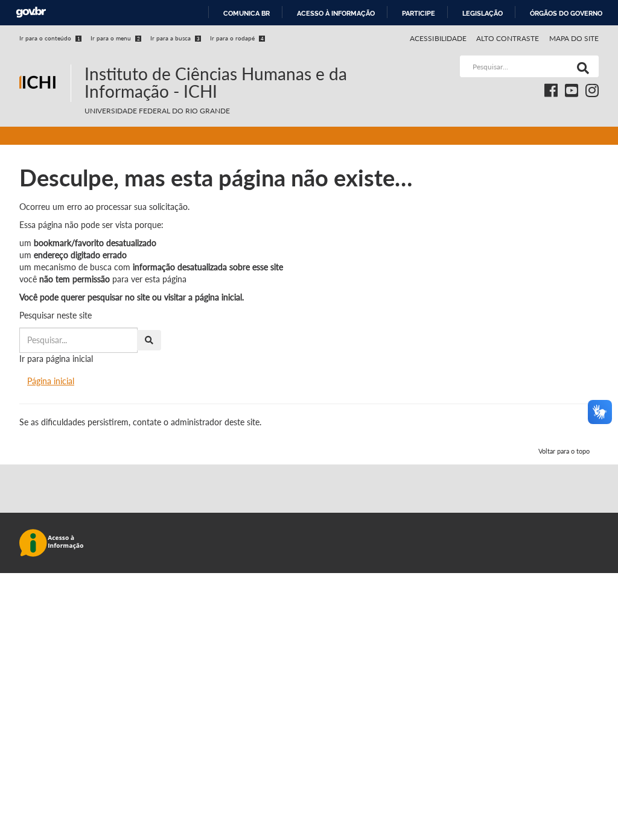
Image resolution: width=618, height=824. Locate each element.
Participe (418, 13)
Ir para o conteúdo (49, 38)
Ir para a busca (175, 38)
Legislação (482, 13)
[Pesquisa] (581, 66)
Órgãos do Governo (566, 13)
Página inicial (50, 381)
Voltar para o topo (564, 451)
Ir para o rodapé (237, 38)
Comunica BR (246, 13)
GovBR (31, 12)
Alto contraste (508, 38)
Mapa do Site (574, 38)
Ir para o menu (115, 38)
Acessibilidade (438, 38)
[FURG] (45, 60)
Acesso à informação (336, 13)
